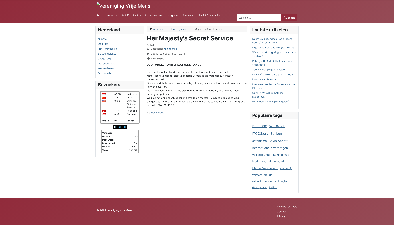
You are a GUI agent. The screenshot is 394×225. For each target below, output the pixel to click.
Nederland (112, 15)
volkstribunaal (261, 155)
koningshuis (281, 155)
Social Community (209, 15)
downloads (157, 112)
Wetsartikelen (106, 68)
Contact (281, 211)
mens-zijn (286, 168)
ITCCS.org (260, 133)
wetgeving (278, 126)
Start (100, 15)
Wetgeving (173, 15)
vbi (277, 181)
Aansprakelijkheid (287, 206)
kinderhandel (277, 161)
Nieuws (102, 38)
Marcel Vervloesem (265, 168)
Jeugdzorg (104, 58)
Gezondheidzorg (107, 63)
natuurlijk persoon (262, 181)
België (125, 15)
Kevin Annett (278, 141)
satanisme (259, 141)
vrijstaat (257, 174)
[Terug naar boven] (389, 219)
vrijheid (285, 181)
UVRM (273, 187)
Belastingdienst (107, 53)
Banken (137, 15)
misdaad (259, 126)
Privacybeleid (285, 216)
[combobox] (259, 17)
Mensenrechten (154, 15)
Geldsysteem (259, 187)
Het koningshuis (107, 48)
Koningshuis (170, 48)
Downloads (104, 73)
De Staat (103, 43)
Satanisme (189, 15)
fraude (268, 174)
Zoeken (290, 17)
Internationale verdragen (270, 148)
